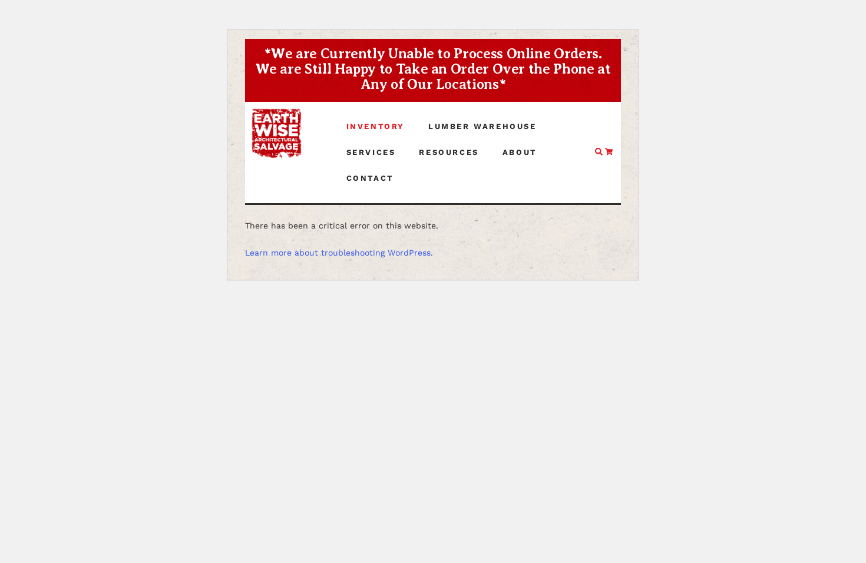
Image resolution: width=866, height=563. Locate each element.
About (520, 152)
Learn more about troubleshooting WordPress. (339, 252)
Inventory (375, 126)
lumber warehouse (482, 126)
